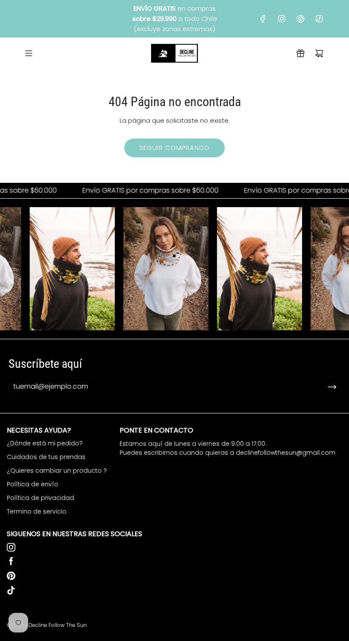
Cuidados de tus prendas (46, 457)
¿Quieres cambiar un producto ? (57, 470)
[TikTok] (319, 18)
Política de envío (32, 484)
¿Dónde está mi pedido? (45, 443)
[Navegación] (28, 53)
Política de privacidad (40, 498)
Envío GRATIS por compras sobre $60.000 (142, 190)
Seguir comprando (174, 147)
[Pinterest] (300, 18)
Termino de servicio (36, 511)
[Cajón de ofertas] (300, 53)
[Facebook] (263, 18)
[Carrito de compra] (319, 53)
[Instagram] (281, 18)
